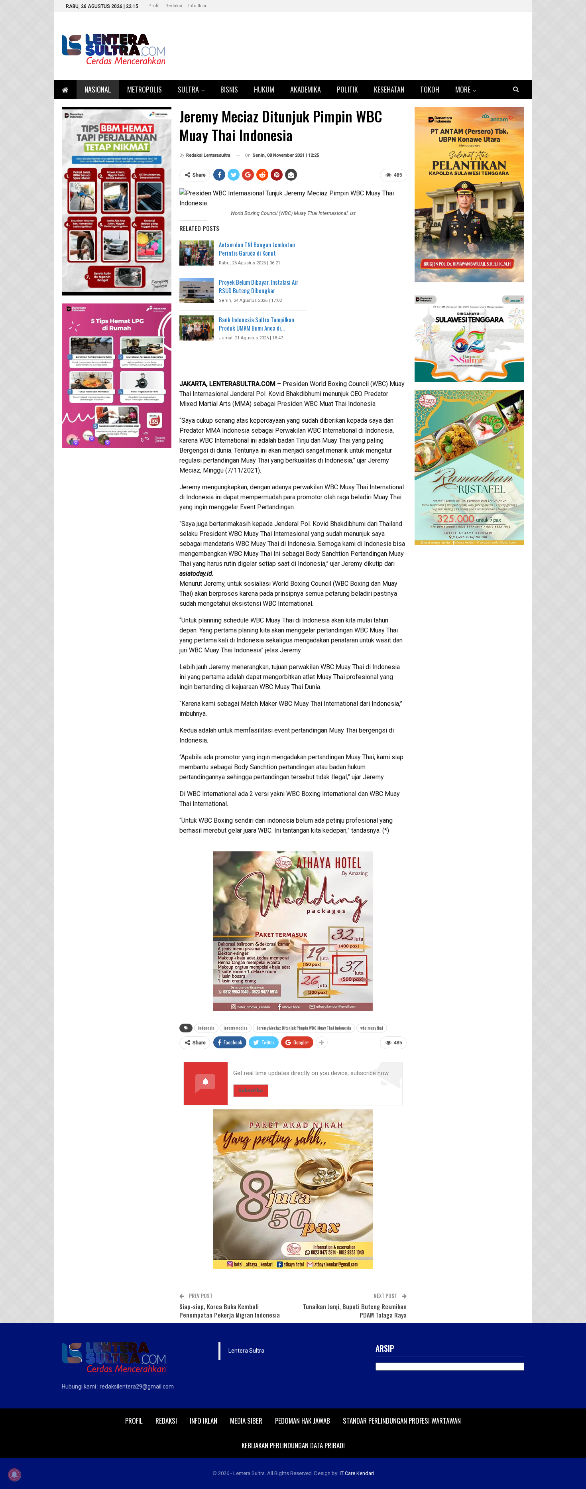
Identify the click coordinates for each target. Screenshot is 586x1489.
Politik (347, 89)
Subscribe (251, 1090)
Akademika (305, 89)
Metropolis (144, 89)
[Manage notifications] (14, 1474)
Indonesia (206, 1028)
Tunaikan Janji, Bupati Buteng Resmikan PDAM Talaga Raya (355, 1310)
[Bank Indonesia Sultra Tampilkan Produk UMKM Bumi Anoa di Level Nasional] (196, 328)
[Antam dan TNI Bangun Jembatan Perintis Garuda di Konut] (196, 253)
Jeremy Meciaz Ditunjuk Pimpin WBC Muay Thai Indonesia (304, 1028)
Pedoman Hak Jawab (302, 1421)
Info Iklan (198, 5)
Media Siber (246, 1421)
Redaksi (173, 5)
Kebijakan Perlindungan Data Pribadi (293, 1445)
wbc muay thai (371, 1028)
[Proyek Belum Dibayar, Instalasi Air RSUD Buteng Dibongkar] (196, 290)
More (462, 89)
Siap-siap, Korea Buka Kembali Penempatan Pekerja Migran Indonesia (229, 1310)
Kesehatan (389, 89)
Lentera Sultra (246, 1350)
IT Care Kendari (357, 1473)
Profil (153, 5)
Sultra (188, 89)
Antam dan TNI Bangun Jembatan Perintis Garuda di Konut (257, 248)
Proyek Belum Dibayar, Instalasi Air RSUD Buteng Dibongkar (258, 286)
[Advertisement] (469, 672)
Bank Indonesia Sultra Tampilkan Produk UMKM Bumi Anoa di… (256, 323)
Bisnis (229, 89)
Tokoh (429, 89)
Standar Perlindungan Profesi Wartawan (402, 1421)
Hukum (264, 89)
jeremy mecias (236, 1028)
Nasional (98, 89)
